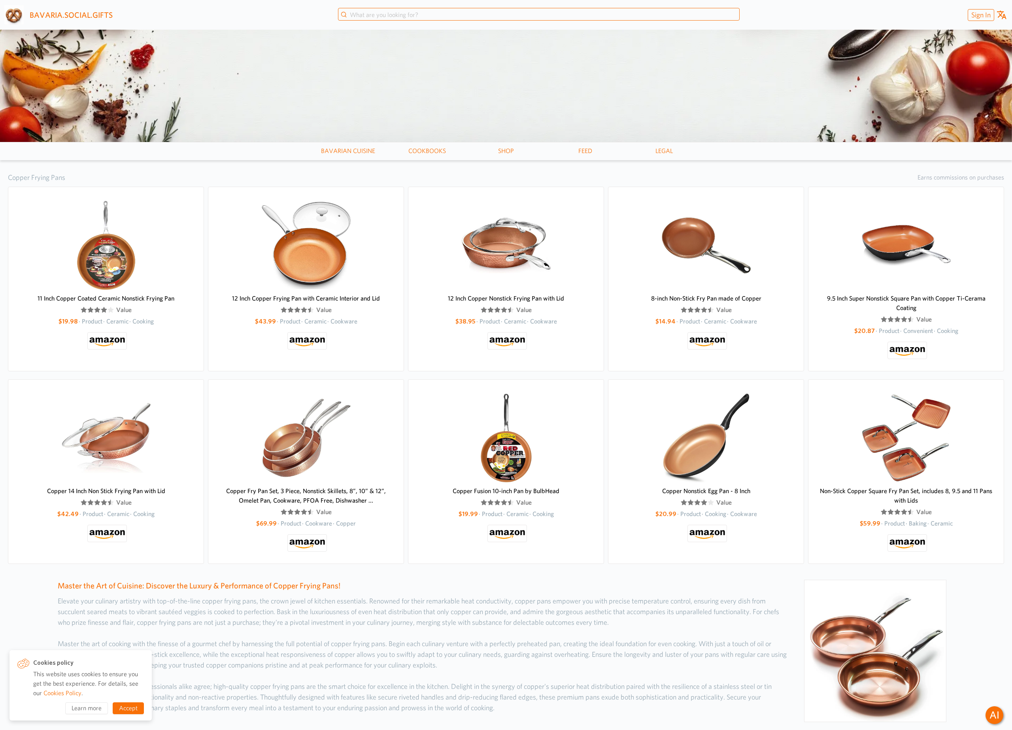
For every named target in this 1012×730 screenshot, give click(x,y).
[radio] (84, 310)
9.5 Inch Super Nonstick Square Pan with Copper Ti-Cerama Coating (906, 303)
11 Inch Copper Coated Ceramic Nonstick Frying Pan (106, 298)
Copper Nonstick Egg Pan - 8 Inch (706, 491)
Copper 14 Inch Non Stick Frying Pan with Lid (106, 491)
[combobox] (539, 15)
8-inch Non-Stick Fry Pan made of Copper (706, 298)
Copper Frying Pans (36, 177)
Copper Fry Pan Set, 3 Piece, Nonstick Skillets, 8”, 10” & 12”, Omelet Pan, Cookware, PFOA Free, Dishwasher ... (306, 496)
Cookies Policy (62, 693)
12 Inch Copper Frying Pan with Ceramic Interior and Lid (306, 298)
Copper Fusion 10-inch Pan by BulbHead (506, 491)
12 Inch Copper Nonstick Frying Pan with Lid (506, 298)
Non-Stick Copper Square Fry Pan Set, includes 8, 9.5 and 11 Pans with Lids (906, 496)
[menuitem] (980, 15)
